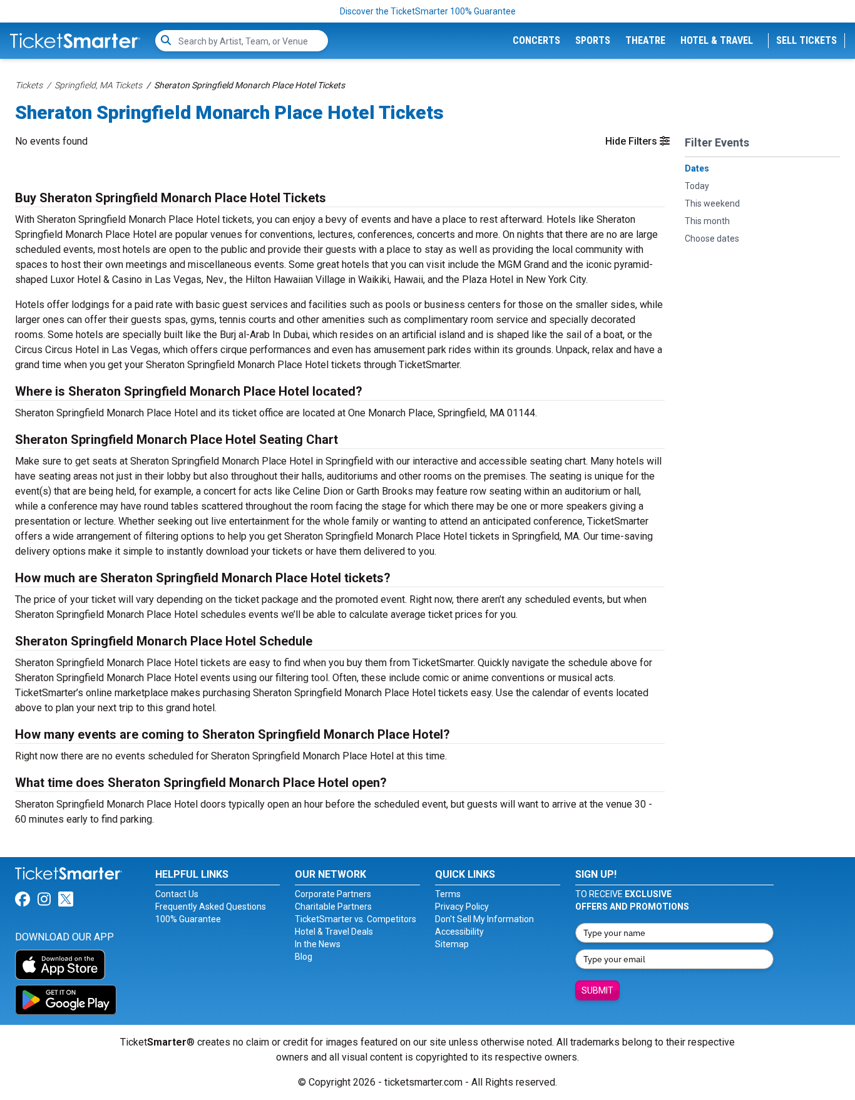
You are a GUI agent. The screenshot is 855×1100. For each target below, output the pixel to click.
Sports (592, 40)
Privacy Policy (462, 907)
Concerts (536, 40)
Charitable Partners (333, 907)
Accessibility (459, 932)
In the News (317, 944)
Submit (597, 990)
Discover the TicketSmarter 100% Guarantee (428, 11)
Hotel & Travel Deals (334, 932)
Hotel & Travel (716, 40)
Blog (303, 957)
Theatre (645, 40)
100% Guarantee (188, 919)
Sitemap (452, 944)
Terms (448, 894)
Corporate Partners (333, 894)
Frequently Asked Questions (210, 907)
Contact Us (176, 894)
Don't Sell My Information (484, 919)
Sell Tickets (806, 40)
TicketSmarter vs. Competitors (355, 919)
